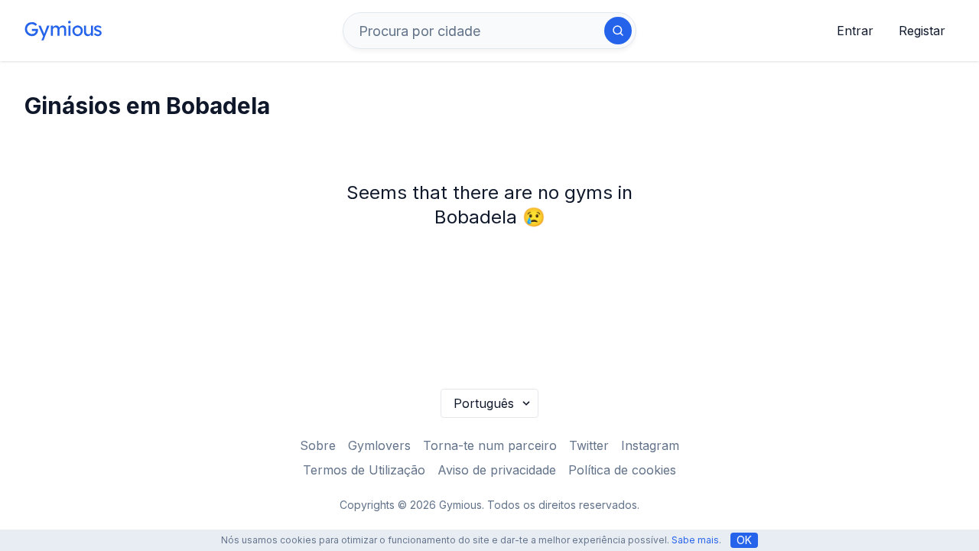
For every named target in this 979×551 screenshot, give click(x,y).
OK (744, 539)
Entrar (855, 30)
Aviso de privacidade (496, 470)
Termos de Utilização (364, 470)
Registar (922, 30)
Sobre (318, 445)
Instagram (650, 445)
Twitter (589, 445)
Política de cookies (622, 470)
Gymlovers (379, 445)
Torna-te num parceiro (490, 445)
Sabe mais (695, 540)
